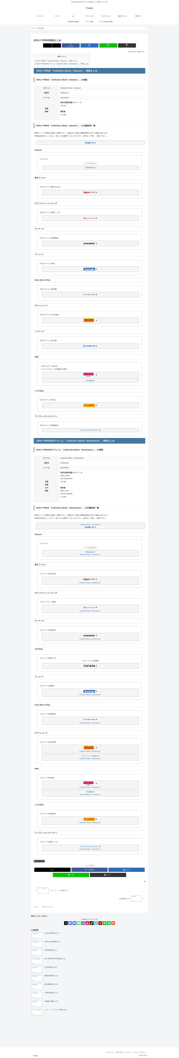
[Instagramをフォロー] (83, 923)
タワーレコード (90, 757)
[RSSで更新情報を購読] (113, 923)
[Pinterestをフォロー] (100, 923)
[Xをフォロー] (66, 923)
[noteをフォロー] (96, 923)
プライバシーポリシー (139, 1052)
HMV (89, 380)
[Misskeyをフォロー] (79, 923)
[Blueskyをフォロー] (74, 923)
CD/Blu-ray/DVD (40, 861)
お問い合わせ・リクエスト (123, 1052)
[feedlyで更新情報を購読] (109, 923)
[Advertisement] (89, 1031)
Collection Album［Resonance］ (90, 526)
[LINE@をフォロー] (104, 923)
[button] (146, 28)
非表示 (63, 56)
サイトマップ (110, 1052)
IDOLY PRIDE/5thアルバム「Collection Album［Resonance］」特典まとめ (62, 64)
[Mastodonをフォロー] (70, 923)
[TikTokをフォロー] (92, 923)
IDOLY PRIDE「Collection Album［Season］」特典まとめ (56, 61)
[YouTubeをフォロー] (87, 923)
